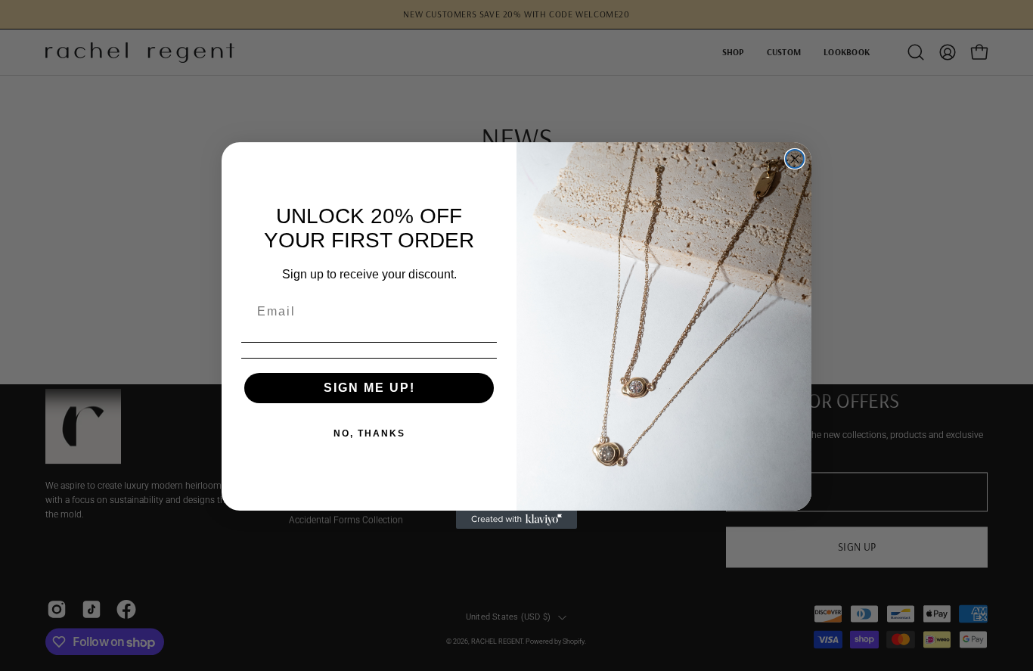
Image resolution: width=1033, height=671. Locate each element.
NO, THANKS (369, 433)
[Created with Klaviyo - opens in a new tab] (516, 520)
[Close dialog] (795, 159)
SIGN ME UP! (369, 387)
